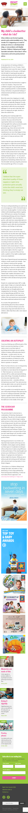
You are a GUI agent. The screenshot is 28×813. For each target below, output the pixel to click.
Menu (25, 3)
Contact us (5, 792)
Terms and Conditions (7, 808)
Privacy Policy (15, 808)
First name (6, 763)
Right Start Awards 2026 (9, 787)
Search (22, 803)
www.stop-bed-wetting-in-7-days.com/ (12, 476)
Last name (18, 763)
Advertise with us (7, 789)
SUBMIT (14, 777)
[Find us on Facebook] (8, 797)
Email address (7, 769)
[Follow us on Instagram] (3, 797)
